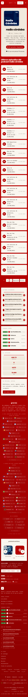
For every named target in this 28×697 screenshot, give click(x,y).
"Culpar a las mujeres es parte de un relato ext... (13, 309)
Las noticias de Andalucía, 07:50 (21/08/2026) (12, 247)
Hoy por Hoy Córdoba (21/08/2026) (11, 153)
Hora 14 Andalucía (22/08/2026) (11, 89)
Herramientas (4, 663)
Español (4, 669)
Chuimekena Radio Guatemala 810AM (16, 342)
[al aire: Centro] (9, 339)
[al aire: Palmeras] (9, 335)
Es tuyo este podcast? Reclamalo (16, 51)
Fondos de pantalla (6, 666)
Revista (3, 661)
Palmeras (13, 335)
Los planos (4, 599)
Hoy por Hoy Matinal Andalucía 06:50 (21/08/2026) (12, 270)
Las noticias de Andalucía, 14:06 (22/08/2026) (12, 100)
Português (16, 669)
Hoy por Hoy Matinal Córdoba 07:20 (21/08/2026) (12, 258)
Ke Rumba (13, 345)
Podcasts (3, 658)
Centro (12, 338)
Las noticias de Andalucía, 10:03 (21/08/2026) (12, 213)
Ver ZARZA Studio (9, 392)
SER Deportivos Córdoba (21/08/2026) (11, 144)
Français (23, 669)
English (10, 669)
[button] (22, 551)
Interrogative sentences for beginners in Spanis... (13, 299)
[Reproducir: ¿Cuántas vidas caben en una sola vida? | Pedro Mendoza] (24, 295)
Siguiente (16, 280)
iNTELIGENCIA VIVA (18, 682)
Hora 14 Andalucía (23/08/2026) (11, 69)
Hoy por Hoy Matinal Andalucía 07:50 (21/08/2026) (12, 236)
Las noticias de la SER (8, 638)
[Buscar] (15, 2)
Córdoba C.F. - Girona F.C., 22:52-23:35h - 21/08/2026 (11, 111)
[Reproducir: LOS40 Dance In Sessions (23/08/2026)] (24, 320)
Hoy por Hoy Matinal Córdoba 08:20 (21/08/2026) (12, 225)
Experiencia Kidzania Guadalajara (12, 629)
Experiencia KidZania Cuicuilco (11, 634)
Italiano (12, 671)
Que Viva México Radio (16, 332)
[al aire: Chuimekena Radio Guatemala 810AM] (9, 342)
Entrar (20, 3)
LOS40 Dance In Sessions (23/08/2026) (13, 319)
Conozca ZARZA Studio (10, 571)
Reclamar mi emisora (6, 601)
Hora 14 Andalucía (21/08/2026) (11, 170)
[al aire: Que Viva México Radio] (9, 332)
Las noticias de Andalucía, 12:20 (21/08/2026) (12, 191)
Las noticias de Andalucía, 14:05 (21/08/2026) (12, 180)
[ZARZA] (2, 2)
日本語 (18, 671)
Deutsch (6, 671)
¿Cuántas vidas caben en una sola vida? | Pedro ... (13, 294)
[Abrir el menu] (25, 2)
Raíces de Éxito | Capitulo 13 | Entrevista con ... (13, 304)
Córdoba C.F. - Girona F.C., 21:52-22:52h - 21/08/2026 (11, 122)
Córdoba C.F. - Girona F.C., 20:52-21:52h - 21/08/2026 (11, 133)
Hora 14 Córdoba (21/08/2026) (12, 161)
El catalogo (4, 653)
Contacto (3, 656)
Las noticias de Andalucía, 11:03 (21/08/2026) (12, 202)
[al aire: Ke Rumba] (9, 346)
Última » (22, 280)
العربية (23, 671)
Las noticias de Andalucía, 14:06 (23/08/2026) (12, 79)
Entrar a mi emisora (6, 603)
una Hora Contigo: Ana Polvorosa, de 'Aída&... (13, 314)
